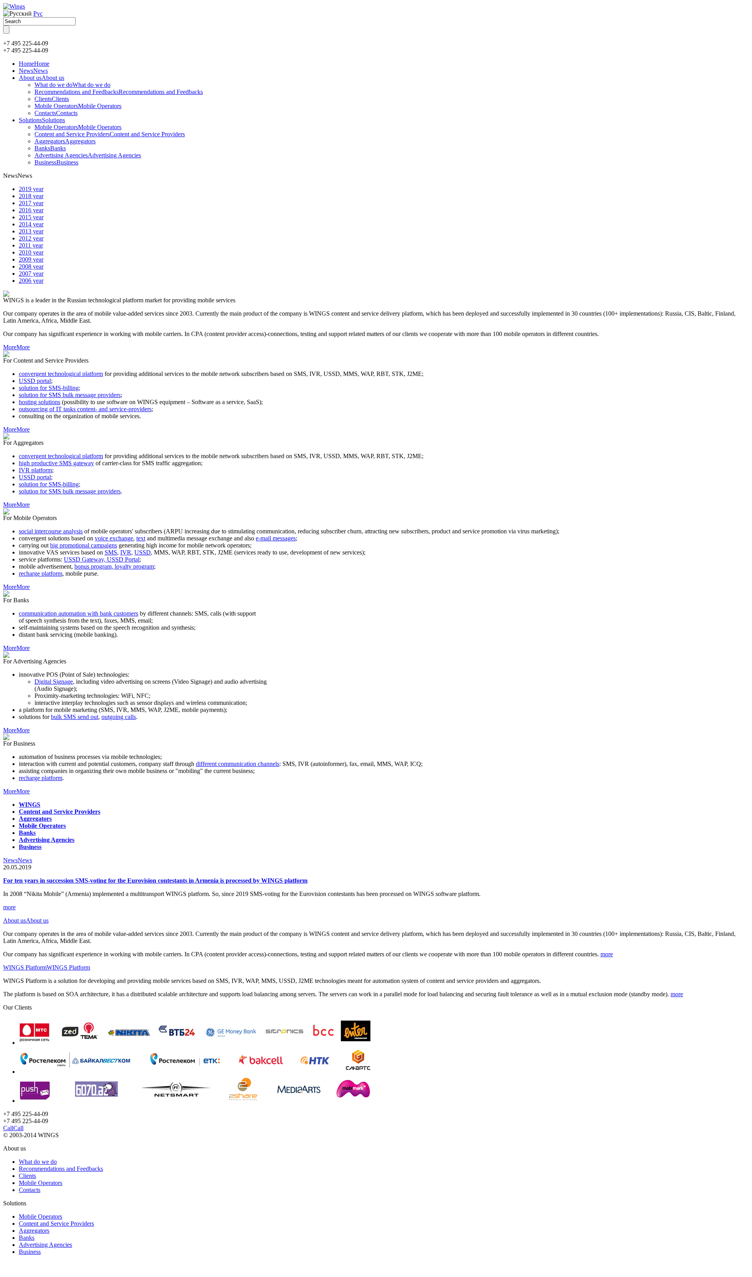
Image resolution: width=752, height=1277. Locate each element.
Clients (51, 99)
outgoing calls (118, 716)
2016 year (31, 210)
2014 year (31, 224)
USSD (142, 552)
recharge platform (40, 573)
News (33, 70)
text (140, 538)
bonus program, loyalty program (114, 566)
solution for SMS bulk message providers (70, 395)
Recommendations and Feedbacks (118, 92)
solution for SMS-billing (49, 388)
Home (34, 63)
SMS (111, 552)
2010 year (31, 252)
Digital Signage (53, 681)
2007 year (31, 273)
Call (13, 1128)
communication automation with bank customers (78, 613)
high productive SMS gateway (56, 463)
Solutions (42, 120)
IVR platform (35, 470)
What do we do (72, 84)
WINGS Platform (46, 967)
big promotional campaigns (83, 545)
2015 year (31, 217)
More (16, 347)
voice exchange (114, 538)
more (9, 907)
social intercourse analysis (51, 531)
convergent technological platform (61, 373)
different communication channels (237, 763)
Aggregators (65, 141)
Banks (50, 148)
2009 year (31, 259)
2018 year (31, 196)
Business (56, 162)
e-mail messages (276, 538)
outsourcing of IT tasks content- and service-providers (85, 409)
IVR (125, 552)
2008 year (31, 266)
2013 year (31, 231)
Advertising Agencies (87, 155)
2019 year (31, 189)
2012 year (31, 238)
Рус (38, 13)
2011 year (31, 245)
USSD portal (35, 381)
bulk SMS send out (74, 716)
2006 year (31, 280)
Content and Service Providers (109, 134)
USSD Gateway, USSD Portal (101, 559)
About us (41, 77)
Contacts (56, 113)
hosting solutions (39, 402)
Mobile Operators (77, 106)
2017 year (31, 203)
